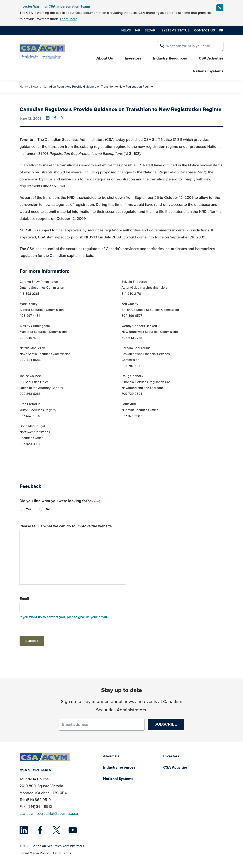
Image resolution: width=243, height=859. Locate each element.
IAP (137, 30)
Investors (133, 58)
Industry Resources (170, 58)
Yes (23, 509)
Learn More (68, 18)
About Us (104, 58)
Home (24, 86)
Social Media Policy (34, 853)
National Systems (208, 71)
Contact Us (204, 30)
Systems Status (175, 30)
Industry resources (119, 767)
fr (221, 30)
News (126, 30)
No (42, 509)
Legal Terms (62, 853)
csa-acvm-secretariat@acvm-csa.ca (49, 813)
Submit (31, 640)
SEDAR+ (151, 30)
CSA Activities (211, 58)
